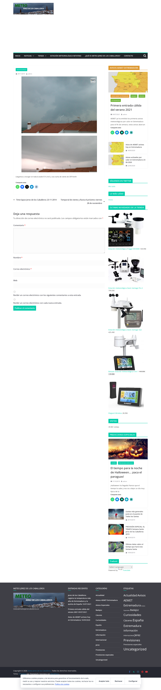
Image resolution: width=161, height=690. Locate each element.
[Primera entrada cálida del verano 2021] (128, 82)
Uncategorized (21, 69)
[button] (33, 55)
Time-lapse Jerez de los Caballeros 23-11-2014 (36, 199)
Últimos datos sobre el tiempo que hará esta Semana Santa (134, 546)
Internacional (101, 640)
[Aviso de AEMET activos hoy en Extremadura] (116, 147)
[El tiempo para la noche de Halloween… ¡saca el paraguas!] (128, 449)
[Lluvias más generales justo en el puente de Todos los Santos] (116, 516)
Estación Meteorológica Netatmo (65, 56)
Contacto (128, 56)
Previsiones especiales (126, 463)
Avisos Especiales (102, 605)
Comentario (19, 225)
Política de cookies (62, 684)
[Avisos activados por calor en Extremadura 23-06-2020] (116, 161)
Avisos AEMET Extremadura (119, 96)
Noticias (28, 56)
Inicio (17, 56)
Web (15, 280)
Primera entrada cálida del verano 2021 (126, 107)
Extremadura (115, 100)
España (113, 463)
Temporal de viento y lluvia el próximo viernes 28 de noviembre (81, 201)
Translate (126, 570)
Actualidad (100, 595)
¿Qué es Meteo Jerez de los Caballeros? (102, 56)
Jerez (98, 645)
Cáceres (141, 96)
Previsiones (100, 650)
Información (100, 635)
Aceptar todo (104, 681)
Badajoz (133, 96)
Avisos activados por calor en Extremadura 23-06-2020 (136, 159)
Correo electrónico (22, 269)
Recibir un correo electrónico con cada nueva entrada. (37, 303)
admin (30, 74)
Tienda (41, 56)
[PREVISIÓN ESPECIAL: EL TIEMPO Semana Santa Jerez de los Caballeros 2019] (116, 532)
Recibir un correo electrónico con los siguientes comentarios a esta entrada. (47, 295)
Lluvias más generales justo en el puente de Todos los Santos (134, 514)
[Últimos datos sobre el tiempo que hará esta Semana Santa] (116, 548)
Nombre (17, 257)
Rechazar (118, 681)
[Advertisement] (80, 34)
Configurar (133, 681)
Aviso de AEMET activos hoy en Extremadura (135, 145)
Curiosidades (101, 620)
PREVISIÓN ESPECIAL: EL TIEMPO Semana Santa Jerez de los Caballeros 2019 (135, 530)
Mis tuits (111, 186)
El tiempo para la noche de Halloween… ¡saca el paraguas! (126, 472)
